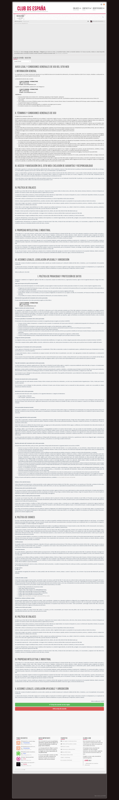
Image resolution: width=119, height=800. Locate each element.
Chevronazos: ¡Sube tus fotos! (68, 749)
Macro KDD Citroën (66, 752)
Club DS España (31, 8)
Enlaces (76, 8)
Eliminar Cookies (65, 746)
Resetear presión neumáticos (28, 752)
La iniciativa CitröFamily (66, 760)
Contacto (86, 8)
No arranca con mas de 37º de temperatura (31, 762)
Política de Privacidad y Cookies (69, 744)
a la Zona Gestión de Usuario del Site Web (66, 477)
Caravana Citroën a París (67, 754)
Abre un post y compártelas (62, 53)
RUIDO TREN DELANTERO (28, 757)
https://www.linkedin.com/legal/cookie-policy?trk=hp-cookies (36, 596)
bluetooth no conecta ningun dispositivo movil (32, 741)
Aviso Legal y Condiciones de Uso (69, 741)
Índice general (19, 21)
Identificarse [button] (98, 8)
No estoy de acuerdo (60, 709)
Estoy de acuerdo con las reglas (60, 704)
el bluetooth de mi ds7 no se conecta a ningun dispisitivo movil (36, 746)
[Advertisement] (59, 37)
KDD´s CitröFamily (66, 757)
